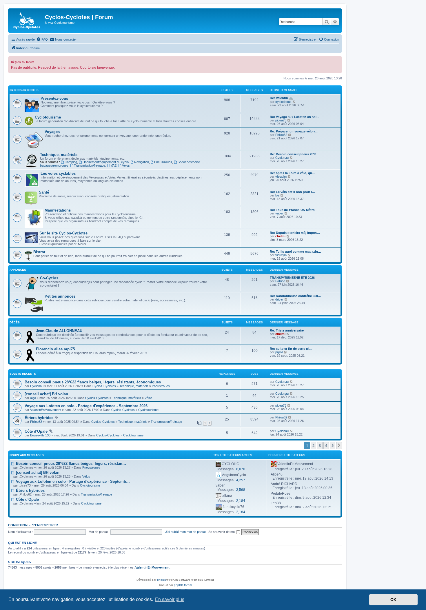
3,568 (240, 490)
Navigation (141, 162)
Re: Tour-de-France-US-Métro (292, 210)
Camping (71, 162)
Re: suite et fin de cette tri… (291, 348)
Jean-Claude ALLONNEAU (59, 331)
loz (277, 195)
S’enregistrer (45, 525)
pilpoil (279, 352)
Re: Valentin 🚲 (281, 98)
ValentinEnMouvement (45, 409)
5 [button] (333, 445)
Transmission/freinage (89, 165)
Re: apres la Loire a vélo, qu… (292, 173)
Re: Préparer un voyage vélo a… (294, 131)
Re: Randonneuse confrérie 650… (295, 296)
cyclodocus (283, 101)
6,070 (240, 469)
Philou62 (281, 134)
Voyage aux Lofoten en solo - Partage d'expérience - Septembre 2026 (86, 406)
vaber (279, 213)
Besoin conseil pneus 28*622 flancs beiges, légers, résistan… (70, 463)
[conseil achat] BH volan (46, 394)
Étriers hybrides (39, 418)
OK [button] (393, 599)
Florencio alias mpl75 (55, 349)
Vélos (126, 165)
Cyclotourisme (48, 117)
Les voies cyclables (58, 173)
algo (33, 398)
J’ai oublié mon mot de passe (185, 531)
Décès (15, 322)
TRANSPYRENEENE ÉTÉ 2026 (292, 277)
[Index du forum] (27, 21)
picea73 (280, 120)
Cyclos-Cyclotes (24, 90)
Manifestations (58, 210)
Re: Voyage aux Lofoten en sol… (295, 117)
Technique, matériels (58, 154)
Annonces (18, 269)
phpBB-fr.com (183, 585)
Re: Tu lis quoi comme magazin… (295, 251)
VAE (113, 165)
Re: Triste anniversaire (287, 330)
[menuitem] (42, 39)
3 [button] (320, 445)
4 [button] (326, 445)
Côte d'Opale (36, 431)
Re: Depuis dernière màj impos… (295, 232)
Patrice (280, 281)
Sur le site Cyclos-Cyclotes (63, 233)
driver (279, 299)
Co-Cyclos (49, 278)
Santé (44, 192)
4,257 (240, 480)
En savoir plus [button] (169, 599)
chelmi (280, 236)
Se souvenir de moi (222, 531)
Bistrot (39, 252)
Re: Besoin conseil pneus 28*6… (294, 154)
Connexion (18, 525)
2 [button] (313, 445)
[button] (339, 445)
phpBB (161, 579)
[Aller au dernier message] (291, 381)
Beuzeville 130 (40, 435)
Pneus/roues (163, 162)
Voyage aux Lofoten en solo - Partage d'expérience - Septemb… (72, 481)
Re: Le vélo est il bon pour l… (292, 192)
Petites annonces (60, 296)
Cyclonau (282, 157)
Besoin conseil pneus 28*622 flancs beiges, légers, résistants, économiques (93, 382)
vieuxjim (281, 176)
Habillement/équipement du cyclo (106, 162)
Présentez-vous (54, 98)
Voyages (52, 132)
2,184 (240, 501)
